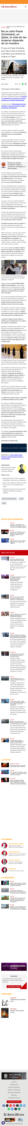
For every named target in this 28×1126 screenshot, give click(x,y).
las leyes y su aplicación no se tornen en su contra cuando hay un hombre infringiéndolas (14, 98)
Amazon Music (5, 458)
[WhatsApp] (9, 1109)
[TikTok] (17, 1105)
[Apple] (15, 1109)
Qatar (4, 503)
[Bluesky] (24, 1105)
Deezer (20, 457)
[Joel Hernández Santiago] (4, 845)
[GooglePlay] (19, 1109)
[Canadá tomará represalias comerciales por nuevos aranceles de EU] (5, 662)
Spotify (16, 455)
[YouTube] (10, 1105)
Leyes (21, 498)
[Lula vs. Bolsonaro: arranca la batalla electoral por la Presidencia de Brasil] (5, 621)
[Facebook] (3, 1105)
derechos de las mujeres (9, 498)
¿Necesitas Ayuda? (14, 1101)
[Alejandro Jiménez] (4, 862)
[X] (7, 1105)
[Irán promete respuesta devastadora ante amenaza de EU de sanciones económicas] (5, 891)
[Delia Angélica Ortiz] (4, 853)
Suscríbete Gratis (14, 986)
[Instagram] (14, 1105)
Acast (11, 455)
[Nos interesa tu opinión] (14, 1075)
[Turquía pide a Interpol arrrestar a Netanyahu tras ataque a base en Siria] (5, 746)
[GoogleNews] (12, 1109)
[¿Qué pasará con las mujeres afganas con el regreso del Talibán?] (5, 541)
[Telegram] (21, 1105)
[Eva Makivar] (4, 870)
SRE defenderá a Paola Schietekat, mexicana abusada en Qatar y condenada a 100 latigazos (13, 106)
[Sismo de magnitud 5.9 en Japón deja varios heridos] (5, 565)
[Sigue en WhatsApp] (22, 84)
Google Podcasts (12, 457)
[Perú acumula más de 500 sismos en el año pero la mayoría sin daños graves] (5, 602)
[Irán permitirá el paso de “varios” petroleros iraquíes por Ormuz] (5, 686)
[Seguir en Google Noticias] (25, 84)
